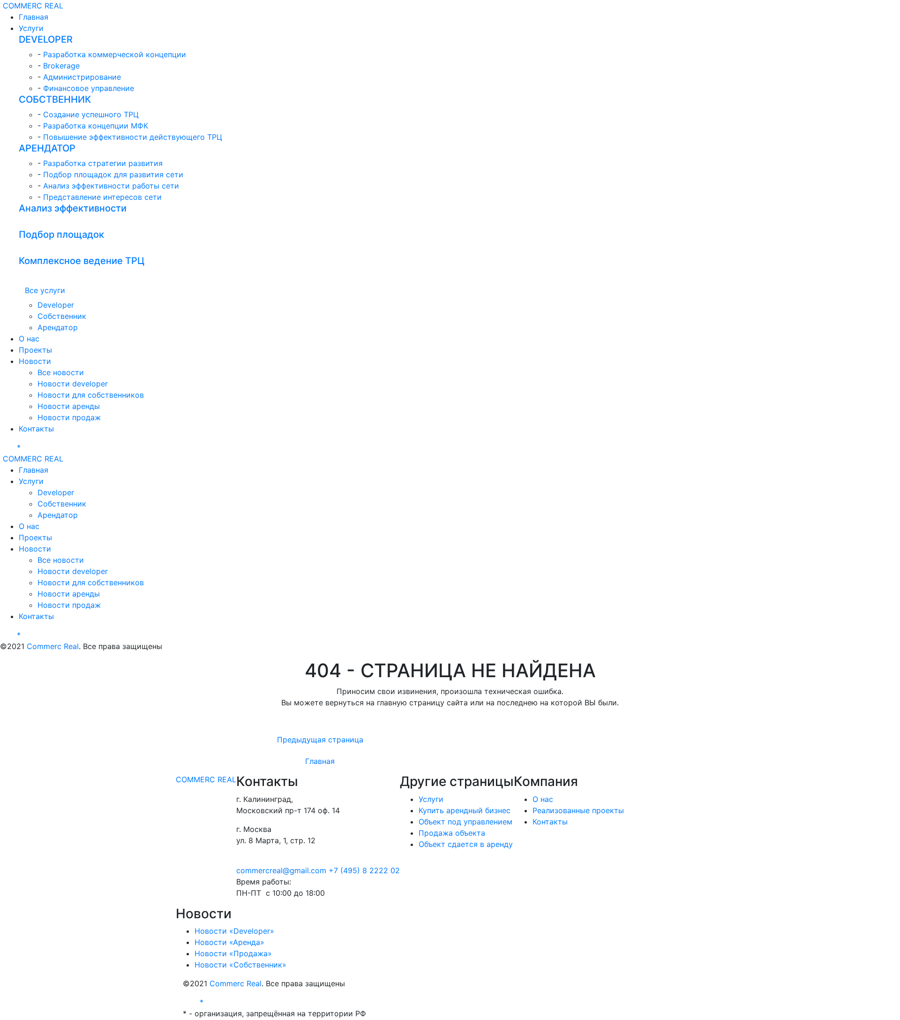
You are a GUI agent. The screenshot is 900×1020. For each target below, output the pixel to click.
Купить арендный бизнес (464, 810)
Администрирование (82, 77)
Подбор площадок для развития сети (113, 174)
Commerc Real (53, 646)
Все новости (61, 372)
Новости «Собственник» (240, 964)
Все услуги (45, 290)
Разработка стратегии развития (103, 163)
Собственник (62, 316)
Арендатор (58, 327)
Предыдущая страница (320, 739)
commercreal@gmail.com (282, 870)
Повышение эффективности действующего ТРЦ (132, 137)
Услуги (31, 28)
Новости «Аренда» (229, 942)
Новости (35, 361)
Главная (33, 17)
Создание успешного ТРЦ (91, 114)
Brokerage (61, 65)
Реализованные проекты (578, 810)
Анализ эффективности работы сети (111, 185)
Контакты (36, 428)
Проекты (35, 350)
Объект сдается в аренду (466, 844)
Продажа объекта (452, 833)
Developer (56, 305)
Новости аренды (69, 406)
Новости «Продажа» (233, 953)
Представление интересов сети (102, 197)
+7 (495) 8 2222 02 (364, 870)
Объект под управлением (465, 821)
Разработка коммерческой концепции (114, 54)
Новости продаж (69, 417)
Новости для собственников (91, 395)
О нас (29, 338)
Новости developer (73, 383)
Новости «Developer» (234, 931)
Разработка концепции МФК (95, 125)
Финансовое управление (88, 88)
